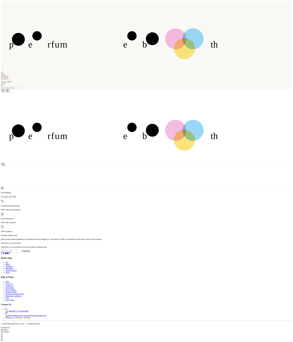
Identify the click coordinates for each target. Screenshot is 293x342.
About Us (9, 284)
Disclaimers (9, 288)
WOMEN (4, 76)
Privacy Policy (10, 290)
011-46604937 (10, 311)
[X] (5, 253)
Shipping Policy (11, 292)
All (2, 72)
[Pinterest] (9, 253)
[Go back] (3, 90)
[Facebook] (4, 253)
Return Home (19, 187)
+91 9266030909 (22, 311)
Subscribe (26, 251)
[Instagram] (2, 253)
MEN (3, 74)
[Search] (3, 164)
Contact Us (9, 286)
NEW (3, 84)
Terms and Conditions (13, 296)
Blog (7, 282)
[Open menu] (7, 90)
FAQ (7, 298)
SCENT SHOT (6, 82)
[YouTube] (7, 253)
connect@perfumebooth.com (35, 315)
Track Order (9, 300)
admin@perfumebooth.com (15, 315)
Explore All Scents (7, 187)
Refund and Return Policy (14, 294)
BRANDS (9, 268)
